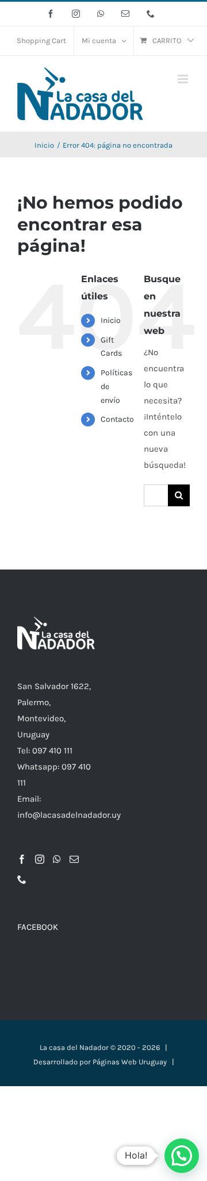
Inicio (111, 320)
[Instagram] (39, 859)
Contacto (117, 419)
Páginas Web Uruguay (130, 1061)
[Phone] (21, 879)
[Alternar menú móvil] (184, 79)
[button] (181, 1155)
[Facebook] (21, 859)
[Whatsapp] (57, 859)
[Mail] (74, 859)
